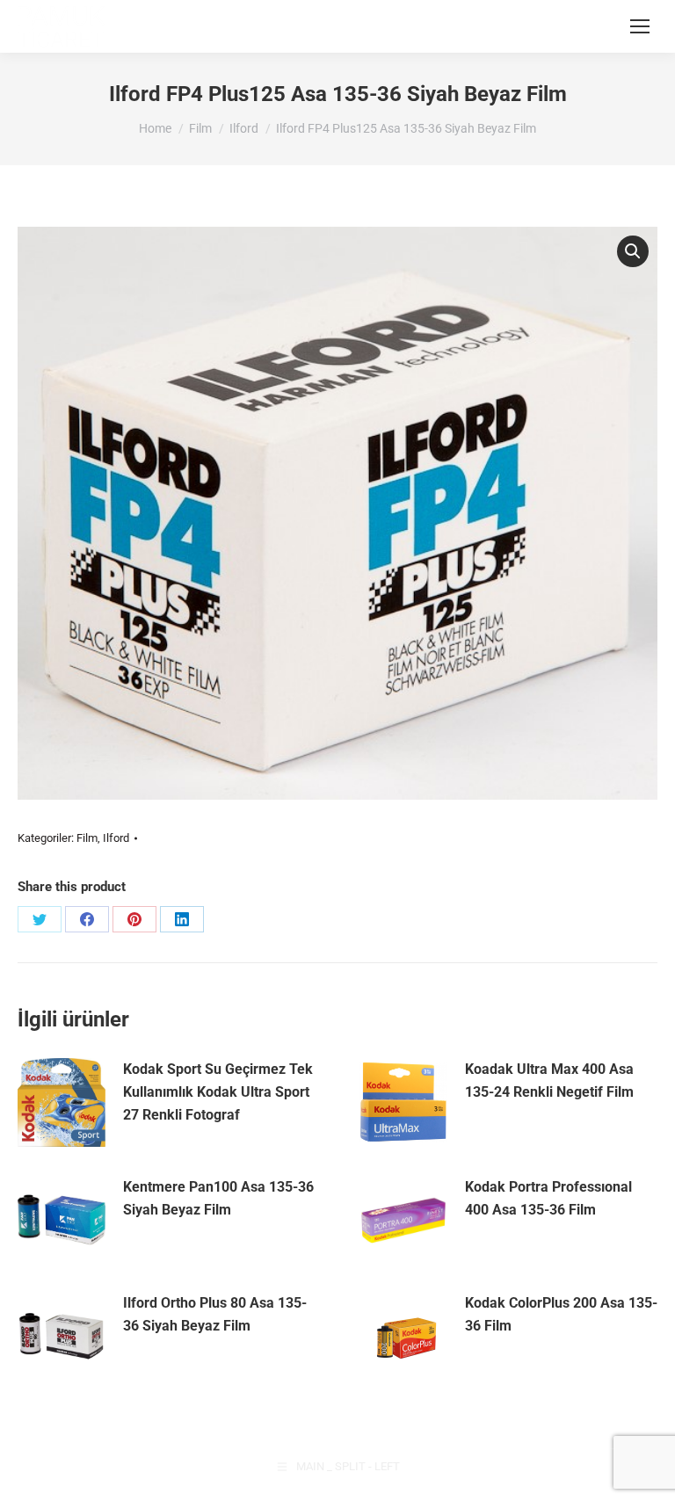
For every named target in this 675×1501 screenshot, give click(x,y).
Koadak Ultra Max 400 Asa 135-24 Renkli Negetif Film (549, 1080)
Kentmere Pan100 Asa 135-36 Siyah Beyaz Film (218, 1198)
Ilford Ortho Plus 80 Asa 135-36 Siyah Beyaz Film (215, 1314)
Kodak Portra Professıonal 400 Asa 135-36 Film (548, 1198)
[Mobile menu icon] (639, 26)
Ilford (116, 838)
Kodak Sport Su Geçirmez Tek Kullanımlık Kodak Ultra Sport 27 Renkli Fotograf (218, 1092)
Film (87, 838)
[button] (633, 251)
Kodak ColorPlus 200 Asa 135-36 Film (561, 1314)
